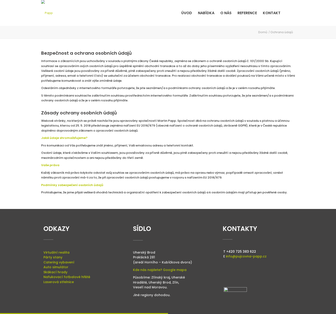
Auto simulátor (55, 267)
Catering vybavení (58, 262)
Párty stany (52, 257)
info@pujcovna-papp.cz (246, 256)
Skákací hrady (55, 272)
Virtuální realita (56, 252)
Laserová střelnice (58, 282)
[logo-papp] (47, 13)
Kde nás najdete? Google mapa (160, 270)
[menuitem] (186, 13)
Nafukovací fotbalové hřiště (66, 277)
